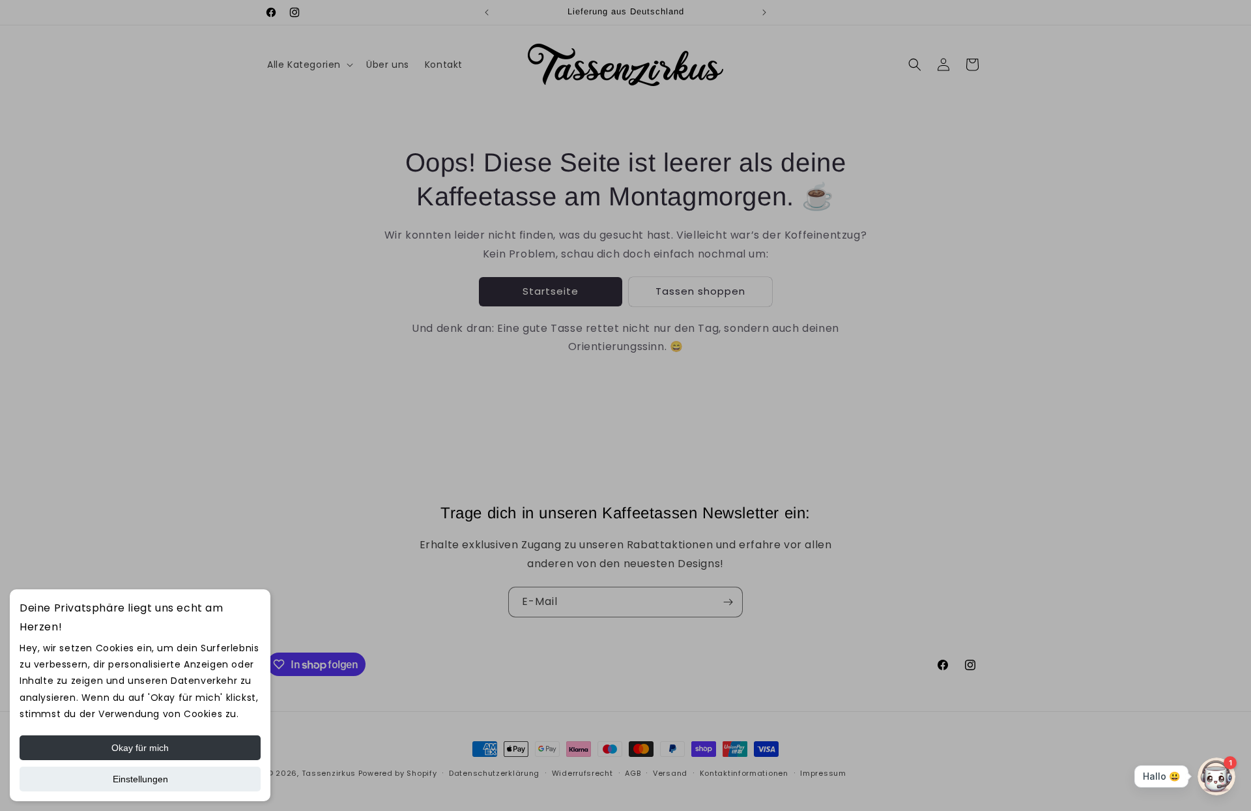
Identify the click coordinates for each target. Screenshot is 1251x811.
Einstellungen (140, 779)
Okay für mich (140, 748)
